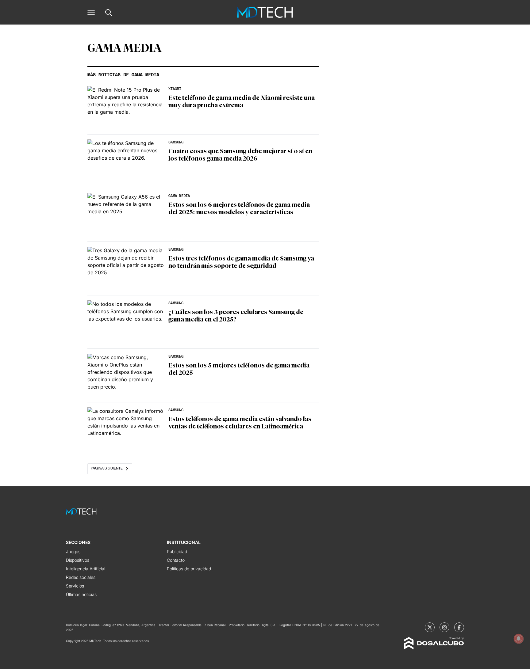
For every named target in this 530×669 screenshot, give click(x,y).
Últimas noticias (81, 594)
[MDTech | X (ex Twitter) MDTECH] (429, 627)
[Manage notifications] (519, 639)
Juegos (73, 551)
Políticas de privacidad (189, 568)
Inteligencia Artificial (85, 568)
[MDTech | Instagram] (444, 627)
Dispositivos (77, 560)
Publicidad (177, 551)
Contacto (176, 560)
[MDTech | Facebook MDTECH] (459, 627)
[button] (91, 12)
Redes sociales (80, 577)
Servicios (75, 585)
